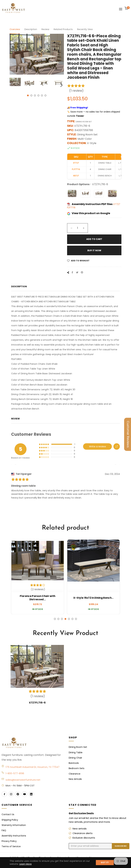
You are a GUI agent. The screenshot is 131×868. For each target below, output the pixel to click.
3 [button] (35, 95)
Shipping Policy (10, 819)
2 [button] (31, 95)
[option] (38, 576)
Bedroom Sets (76, 768)
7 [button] (76, 619)
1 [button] (28, 95)
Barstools (74, 763)
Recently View (85, 29)
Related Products (63, 29)
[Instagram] (11, 794)
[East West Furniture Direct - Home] (32, 743)
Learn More (25, 864)
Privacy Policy (9, 841)
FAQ (4, 830)
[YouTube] (24, 794)
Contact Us (8, 814)
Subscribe (121, 846)
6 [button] (45, 95)
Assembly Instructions (14, 835)
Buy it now (94, 250)
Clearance (74, 773)
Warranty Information (14, 825)
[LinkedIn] (31, 794)
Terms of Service (11, 846)
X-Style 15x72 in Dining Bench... (93, 597)
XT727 (116, 204)
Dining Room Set (78, 747)
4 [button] (38, 95)
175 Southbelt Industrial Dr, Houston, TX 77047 (32, 767)
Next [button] (62, 85)
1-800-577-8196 (15, 773)
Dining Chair (75, 757)
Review (45, 29)
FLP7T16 (71, 207)
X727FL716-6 (37, 702)
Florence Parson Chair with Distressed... (37, 597)
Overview (15, 29)
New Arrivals (75, 779)
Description (30, 29)
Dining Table (75, 752)
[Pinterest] (17, 794)
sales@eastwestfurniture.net (23, 779)
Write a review (97, 446)
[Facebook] (4, 794)
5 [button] (42, 95)
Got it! (105, 862)
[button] (116, 446)
